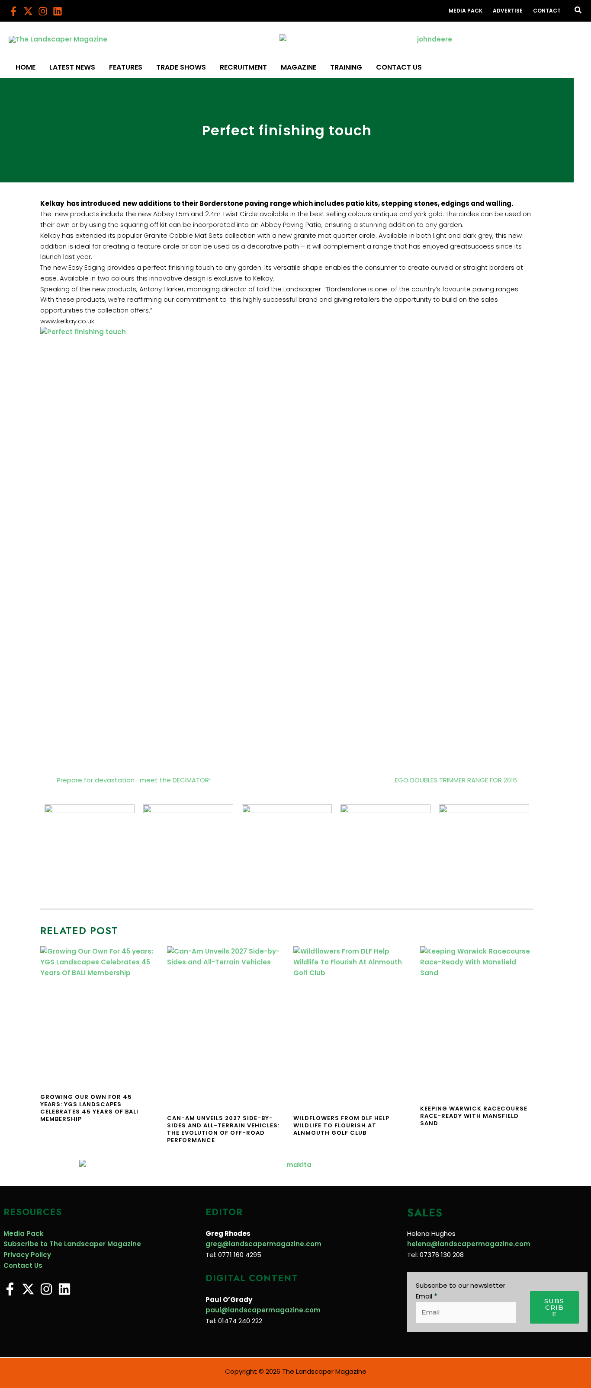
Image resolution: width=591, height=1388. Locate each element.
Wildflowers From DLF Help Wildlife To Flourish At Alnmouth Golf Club (341, 1125)
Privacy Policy (27, 1254)
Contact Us (22, 1265)
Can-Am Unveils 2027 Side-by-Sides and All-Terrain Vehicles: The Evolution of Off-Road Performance (223, 1129)
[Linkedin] (57, 11)
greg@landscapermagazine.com (263, 1243)
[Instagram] (43, 11)
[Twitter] (28, 11)
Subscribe (554, 1307)
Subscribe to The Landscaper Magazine (72, 1243)
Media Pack (23, 1233)
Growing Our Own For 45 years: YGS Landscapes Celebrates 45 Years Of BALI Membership (89, 1108)
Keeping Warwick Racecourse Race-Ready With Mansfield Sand (473, 1115)
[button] (578, 11)
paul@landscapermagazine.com (263, 1310)
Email (426, 1296)
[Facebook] (13, 11)
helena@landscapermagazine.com (468, 1243)
